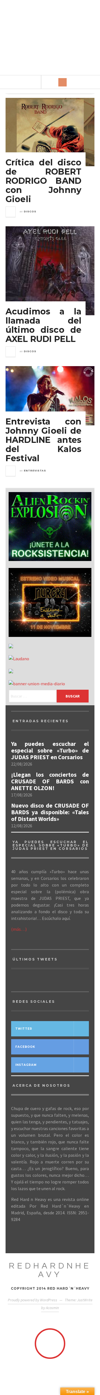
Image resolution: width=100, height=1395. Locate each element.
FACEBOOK (25, 1047)
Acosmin (52, 1307)
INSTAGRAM (26, 1065)
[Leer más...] (11, 212)
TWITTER (23, 1029)
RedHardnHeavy (50, 1270)
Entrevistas (35, 470)
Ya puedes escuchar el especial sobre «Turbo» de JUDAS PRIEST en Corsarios (50, 751)
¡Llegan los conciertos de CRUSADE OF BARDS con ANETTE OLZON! (50, 781)
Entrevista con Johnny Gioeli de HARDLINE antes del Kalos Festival (43, 439)
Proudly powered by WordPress (32, 1299)
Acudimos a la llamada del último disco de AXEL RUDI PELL (43, 325)
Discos (30, 211)
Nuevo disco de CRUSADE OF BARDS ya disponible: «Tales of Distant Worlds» (50, 812)
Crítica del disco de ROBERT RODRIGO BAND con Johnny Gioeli (43, 180)
